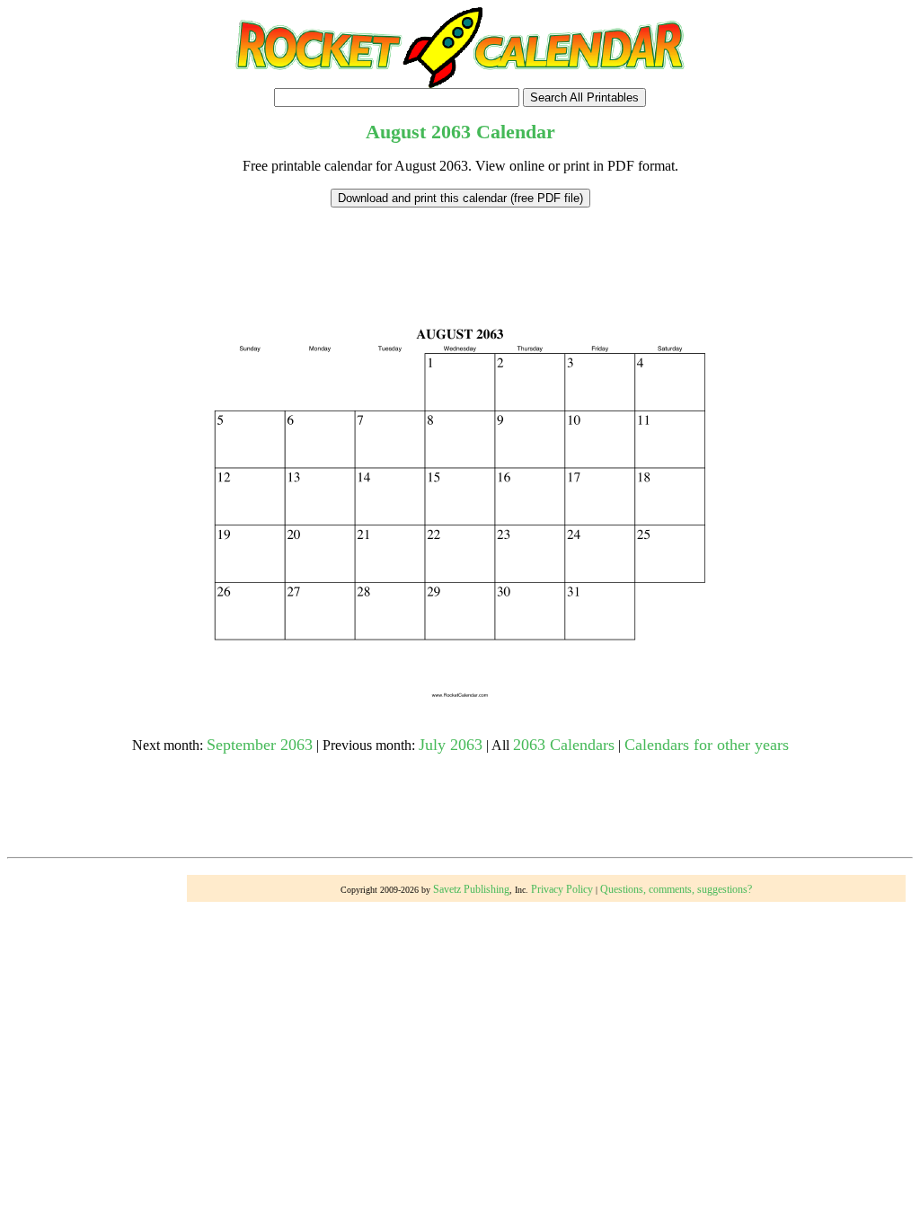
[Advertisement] (460, 247)
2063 (451, 131)
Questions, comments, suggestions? (676, 889)
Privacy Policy (562, 889)
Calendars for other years (706, 745)
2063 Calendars (564, 745)
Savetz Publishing (471, 889)
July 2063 (450, 745)
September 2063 (260, 745)
